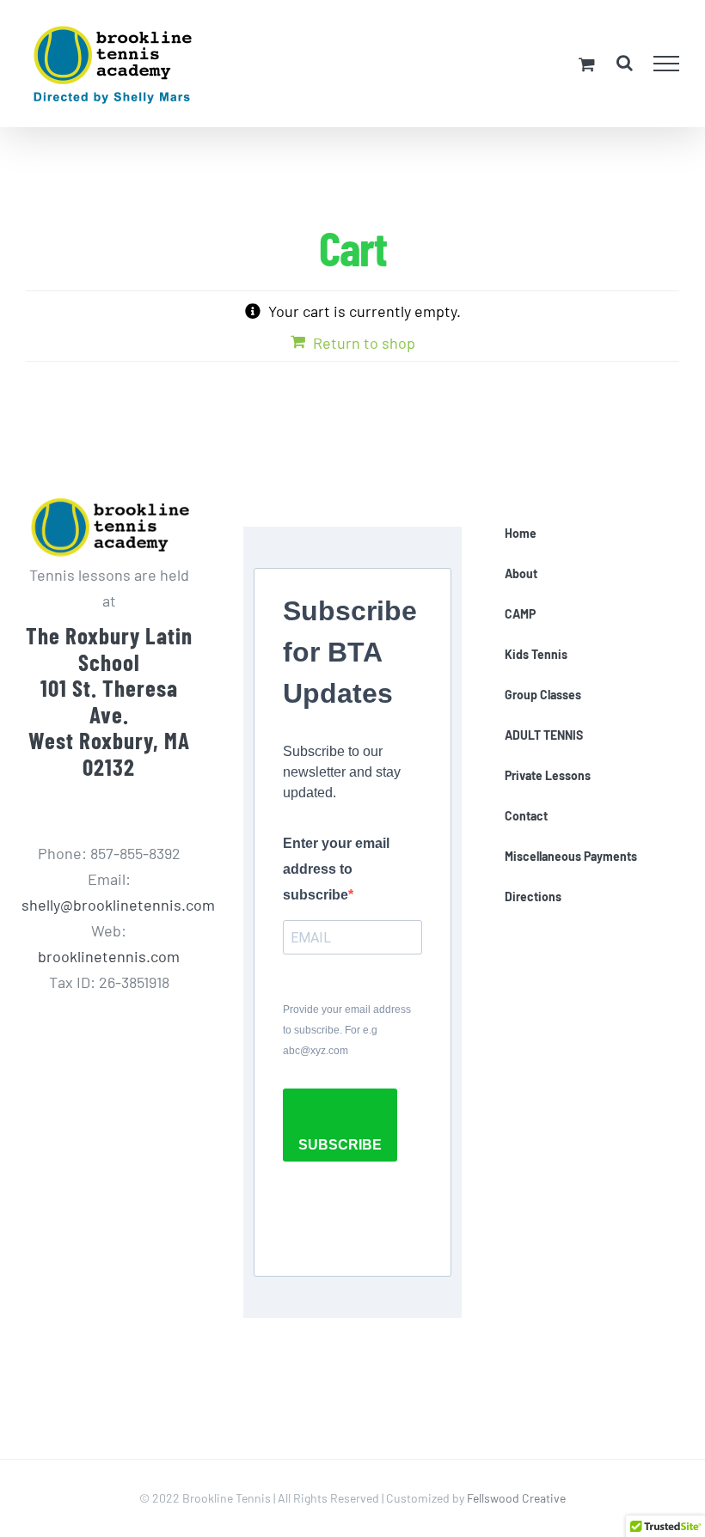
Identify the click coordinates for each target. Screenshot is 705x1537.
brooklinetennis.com (109, 956)
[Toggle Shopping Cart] (587, 64)
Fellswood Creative (516, 1498)
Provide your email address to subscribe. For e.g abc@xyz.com (347, 1030)
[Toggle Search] (624, 62)
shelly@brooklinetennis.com (118, 904)
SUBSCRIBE (340, 1145)
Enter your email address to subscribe (336, 869)
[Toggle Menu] (666, 63)
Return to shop (364, 342)
